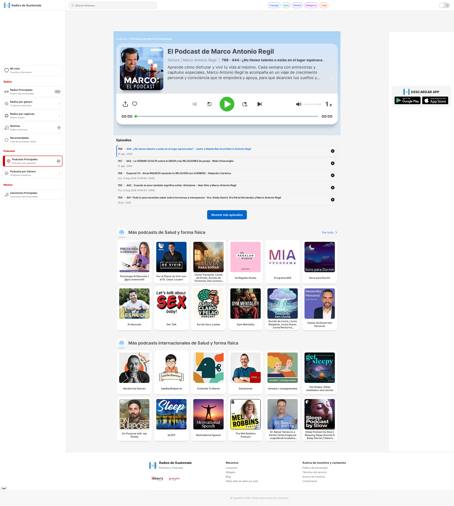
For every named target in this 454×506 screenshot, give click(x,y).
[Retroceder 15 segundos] (209, 104)
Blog (228, 476)
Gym (286, 5)
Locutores (231, 467)
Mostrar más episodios (227, 215)
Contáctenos (309, 481)
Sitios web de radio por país (242, 481)
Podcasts (121, 38)
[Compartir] (125, 104)
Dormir (297, 5)
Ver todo (328, 232)
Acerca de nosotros (313, 476)
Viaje (324, 5)
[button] (298, 104)
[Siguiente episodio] (259, 104)
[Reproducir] (227, 104)
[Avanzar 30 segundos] (245, 104)
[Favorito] (135, 104)
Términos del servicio (314, 472)
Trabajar (274, 5)
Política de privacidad (315, 467)
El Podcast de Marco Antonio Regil (151, 38)
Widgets (230, 472)
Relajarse (311, 5)
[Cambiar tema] (444, 5)
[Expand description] (331, 78)
